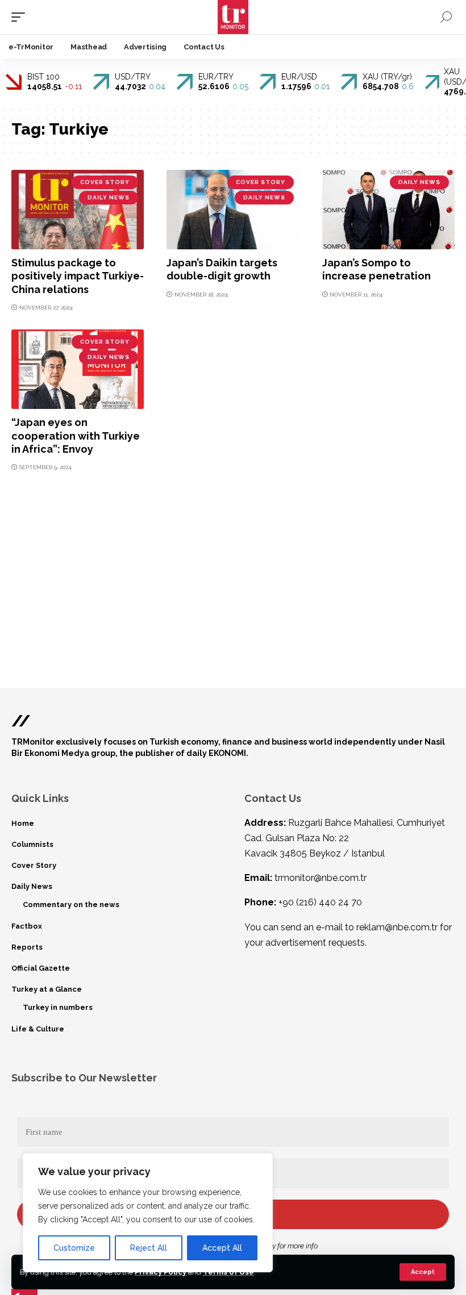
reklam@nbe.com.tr (397, 927)
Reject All (148, 1247)
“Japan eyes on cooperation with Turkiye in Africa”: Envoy (75, 435)
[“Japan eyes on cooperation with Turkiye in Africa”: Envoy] (77, 369)
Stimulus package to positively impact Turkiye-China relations (77, 276)
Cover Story (105, 182)
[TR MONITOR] (233, 17)
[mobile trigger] (21, 17)
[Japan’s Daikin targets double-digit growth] (233, 209)
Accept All (222, 1247)
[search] (446, 17)
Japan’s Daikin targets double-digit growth (222, 269)
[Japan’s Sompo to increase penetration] (388, 209)
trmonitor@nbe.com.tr (320, 877)
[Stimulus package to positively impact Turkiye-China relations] (77, 209)
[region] (148, 1212)
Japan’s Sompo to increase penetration (376, 269)
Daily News (109, 197)
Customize (74, 1247)
